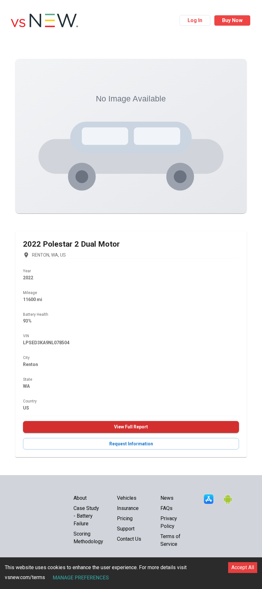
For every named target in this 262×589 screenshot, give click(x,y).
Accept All (242, 567)
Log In (195, 20)
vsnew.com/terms (25, 577)
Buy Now (232, 20)
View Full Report (131, 426)
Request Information (131, 443)
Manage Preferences (81, 578)
